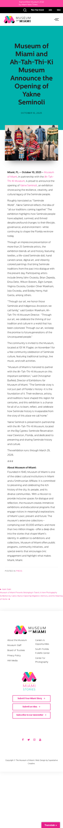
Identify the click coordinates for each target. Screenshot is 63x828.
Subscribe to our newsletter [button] (30, 715)
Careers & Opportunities (42, 642)
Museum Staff (14, 645)
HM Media (12, 661)
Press (19, 571)
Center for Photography (41, 660)
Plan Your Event (37, 10)
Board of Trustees (16, 650)
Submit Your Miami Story (30, 698)
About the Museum (17, 640)
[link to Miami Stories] (31, 681)
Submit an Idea (30, 707)
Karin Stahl (6, 589)
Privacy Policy (14, 656)
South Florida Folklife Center (42, 651)
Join (50, 10)
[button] (56, 19)
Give (59, 10)
